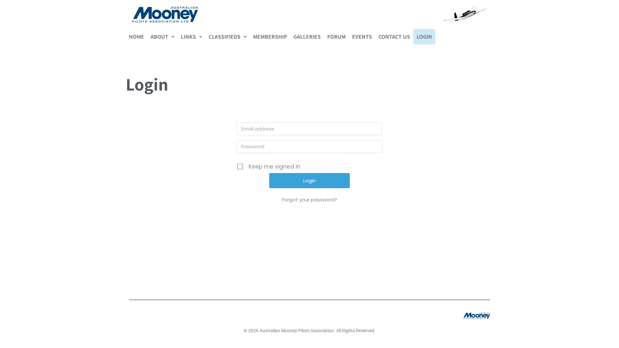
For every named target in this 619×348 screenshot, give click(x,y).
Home (136, 36)
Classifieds (225, 36)
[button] (162, 36)
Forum (336, 36)
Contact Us (394, 36)
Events (362, 36)
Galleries (307, 36)
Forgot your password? (309, 199)
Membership (270, 36)
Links (188, 36)
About (159, 36)
